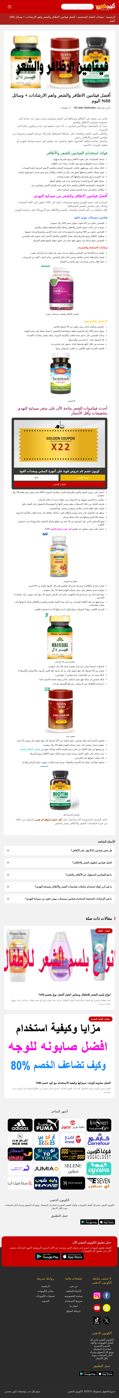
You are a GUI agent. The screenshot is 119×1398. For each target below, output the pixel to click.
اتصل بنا (74, 1306)
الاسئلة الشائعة (73, 1291)
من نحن (74, 1286)
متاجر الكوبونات (45, 1291)
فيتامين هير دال (60, 585)
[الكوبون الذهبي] (105, 6)
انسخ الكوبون (83, 477)
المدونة (45, 1301)
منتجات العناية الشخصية (91, 17)
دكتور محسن (11, 1391)
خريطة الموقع (73, 1311)
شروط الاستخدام (73, 1301)
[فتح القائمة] (9, 6)
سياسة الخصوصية (73, 1296)
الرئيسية (110, 17)
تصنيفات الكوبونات (45, 1296)
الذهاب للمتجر (59, 484)
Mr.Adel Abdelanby (85, 107)
